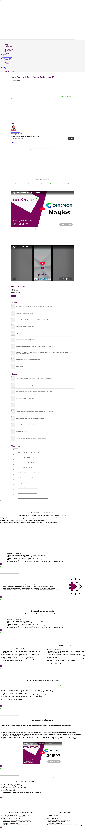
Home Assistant (9, 46)
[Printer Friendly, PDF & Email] (67, 96)
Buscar (71, 138)
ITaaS (3, 55)
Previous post (14, 120)
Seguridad (7, 70)
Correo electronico (15, 292)
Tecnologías (8, 61)
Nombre (13, 289)
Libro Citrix (8, 65)
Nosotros (7, 62)
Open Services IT (6, 58)
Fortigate (7, 45)
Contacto (7, 63)
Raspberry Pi (8, 50)
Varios (6, 51)
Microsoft (7, 48)
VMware (7, 53)
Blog (3, 42)
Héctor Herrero (16, 132)
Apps (6, 66)
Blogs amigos (8, 68)
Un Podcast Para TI (7, 57)
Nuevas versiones (9, 71)
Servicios (7, 59)
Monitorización (9, 49)
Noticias (4, 67)
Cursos (4, 54)
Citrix (6, 44)
